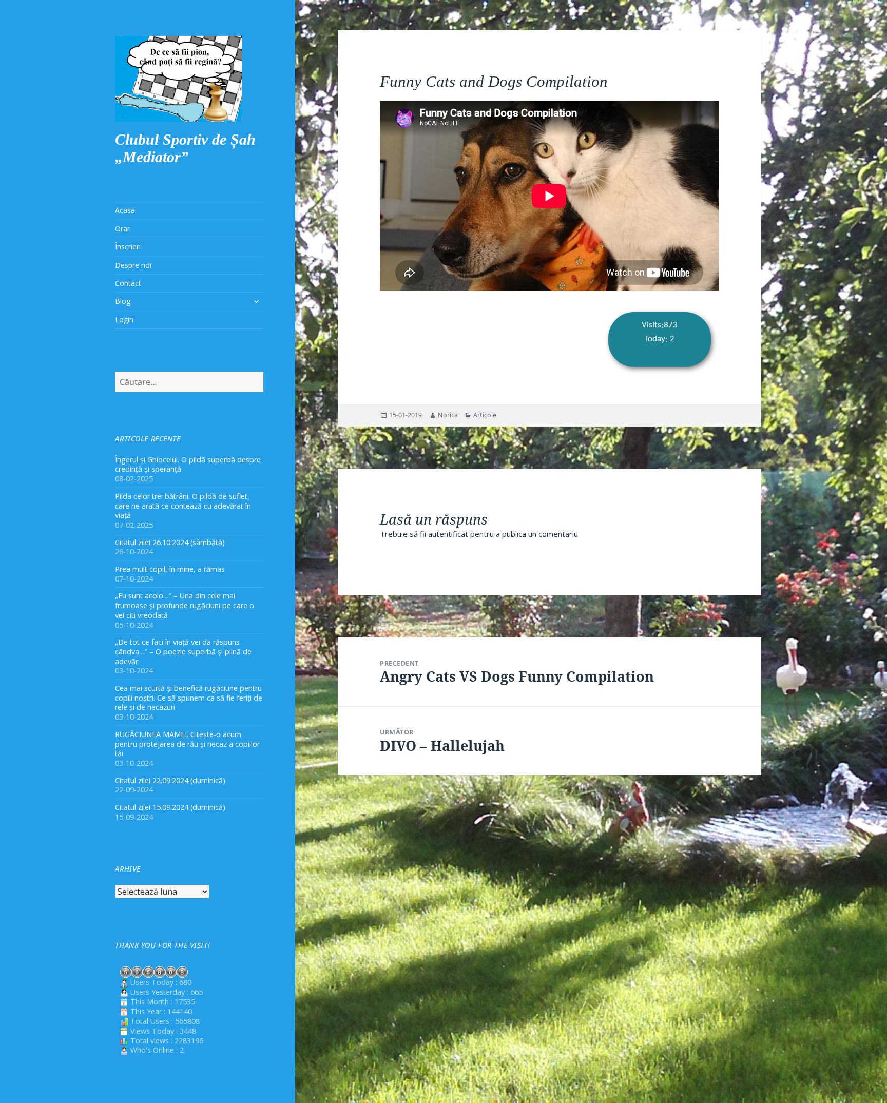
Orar (122, 229)
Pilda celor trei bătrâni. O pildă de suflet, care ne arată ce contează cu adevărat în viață (183, 505)
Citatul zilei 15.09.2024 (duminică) (170, 807)
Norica (448, 415)
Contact (128, 283)
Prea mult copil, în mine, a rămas (170, 569)
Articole (484, 415)
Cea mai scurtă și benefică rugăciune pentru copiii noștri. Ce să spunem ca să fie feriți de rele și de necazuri (188, 697)
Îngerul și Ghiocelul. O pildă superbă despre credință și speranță (188, 464)
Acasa (125, 210)
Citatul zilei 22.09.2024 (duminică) (170, 780)
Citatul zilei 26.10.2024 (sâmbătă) (170, 542)
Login (124, 319)
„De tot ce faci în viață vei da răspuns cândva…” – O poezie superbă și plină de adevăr (183, 651)
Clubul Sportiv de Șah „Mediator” (185, 148)
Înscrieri (128, 246)
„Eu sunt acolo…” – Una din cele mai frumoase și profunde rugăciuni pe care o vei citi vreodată (184, 605)
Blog (122, 301)
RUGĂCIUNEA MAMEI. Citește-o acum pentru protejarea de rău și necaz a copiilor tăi (187, 744)
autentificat (448, 534)
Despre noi (133, 265)
